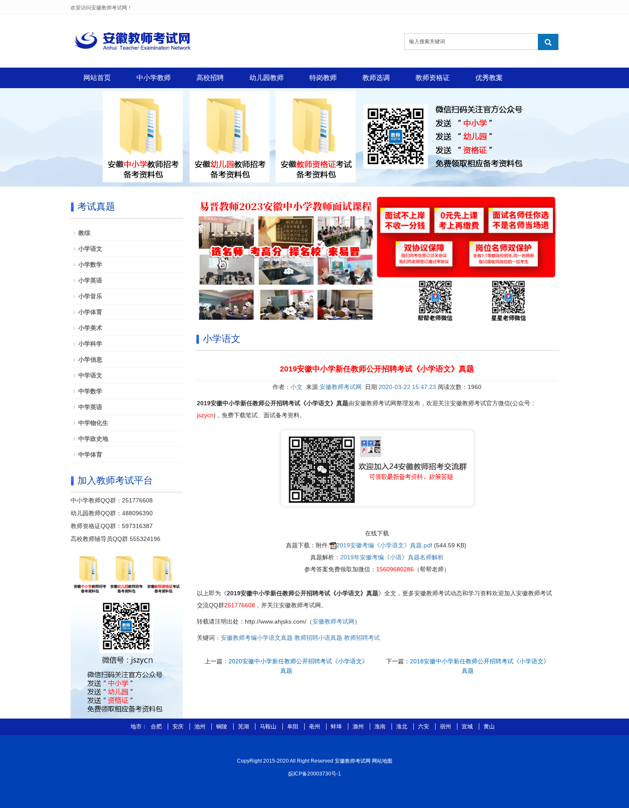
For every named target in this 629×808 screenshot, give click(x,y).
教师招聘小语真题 (318, 637)
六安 (424, 726)
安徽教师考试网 (341, 386)
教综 (84, 232)
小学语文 (90, 248)
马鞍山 (269, 726)
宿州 (446, 726)
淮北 (402, 726)
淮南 (380, 726)
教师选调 (376, 77)
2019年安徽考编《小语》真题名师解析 (392, 557)
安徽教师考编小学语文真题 (257, 637)
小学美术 (90, 327)
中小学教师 (153, 77)
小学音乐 (90, 296)
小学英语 (90, 280)
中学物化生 (93, 422)
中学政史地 (93, 438)
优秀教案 (489, 77)
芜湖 (244, 726)
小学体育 (90, 312)
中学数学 (90, 391)
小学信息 (90, 359)
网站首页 (97, 77)
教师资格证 (432, 77)
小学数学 (90, 264)
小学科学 (90, 343)
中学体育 (90, 454)
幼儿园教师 (266, 77)
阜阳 (293, 726)
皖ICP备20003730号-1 (314, 774)
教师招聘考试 (362, 637)
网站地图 (382, 761)
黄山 (489, 726)
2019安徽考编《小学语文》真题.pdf (384, 545)
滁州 (359, 726)
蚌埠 (337, 726)
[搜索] (548, 42)
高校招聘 (210, 77)
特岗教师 (323, 77)
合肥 (157, 726)
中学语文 (90, 375)
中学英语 (90, 407)
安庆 (178, 726)
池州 (200, 726)
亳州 (315, 726)
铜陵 (222, 726)
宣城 (468, 726)
